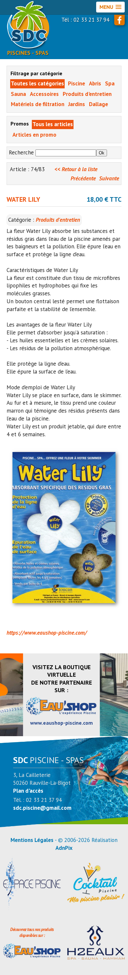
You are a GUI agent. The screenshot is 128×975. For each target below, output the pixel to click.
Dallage (98, 104)
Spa (110, 83)
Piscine (76, 83)
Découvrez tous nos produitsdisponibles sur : (32, 932)
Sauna (18, 94)
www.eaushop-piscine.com (61, 722)
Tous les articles (52, 124)
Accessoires (44, 94)
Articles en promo (34, 134)
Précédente (83, 178)
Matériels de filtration (37, 104)
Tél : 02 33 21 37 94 (85, 19)
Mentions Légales (32, 840)
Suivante (109, 178)
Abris (95, 83)
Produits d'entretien (87, 94)
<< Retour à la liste (75, 169)
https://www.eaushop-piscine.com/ (47, 632)
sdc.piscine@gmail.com (42, 807)
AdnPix (64, 847)
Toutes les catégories (37, 83)
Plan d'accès (28, 790)
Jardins (76, 104)
